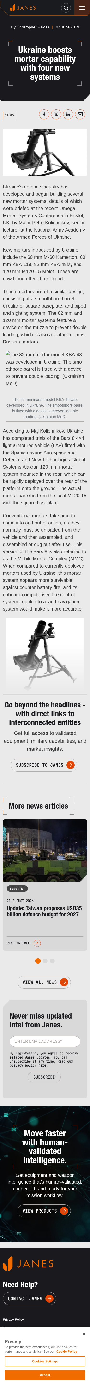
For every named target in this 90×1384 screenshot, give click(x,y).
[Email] (80, 114)
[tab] (38, 961)
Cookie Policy (66, 1351)
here (42, 1065)
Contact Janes (25, 1298)
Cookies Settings (45, 1361)
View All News (40, 982)
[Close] (84, 1334)
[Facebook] (44, 114)
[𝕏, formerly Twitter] (56, 114)
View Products (40, 1210)
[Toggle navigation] (82, 8)
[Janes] (23, 7)
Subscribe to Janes (39, 765)
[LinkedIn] (68, 114)
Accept (45, 1375)
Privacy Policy (13, 1319)
